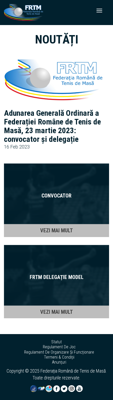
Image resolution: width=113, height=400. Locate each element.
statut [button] (56, 342)
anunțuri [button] (59, 362)
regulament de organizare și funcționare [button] (59, 352)
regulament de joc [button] (59, 347)
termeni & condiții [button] (59, 357)
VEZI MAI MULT (56, 230)
